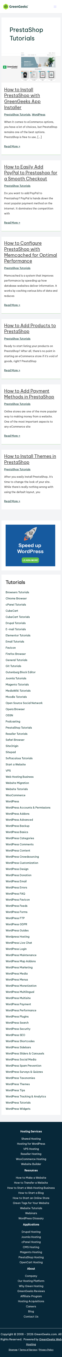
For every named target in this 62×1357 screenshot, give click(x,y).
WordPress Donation (18, 875)
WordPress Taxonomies (20, 1078)
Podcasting (13, 721)
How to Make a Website (31, 1177)
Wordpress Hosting (17, 936)
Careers (31, 1306)
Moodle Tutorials (16, 696)
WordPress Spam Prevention (23, 1065)
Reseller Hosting (31, 1154)
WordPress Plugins (17, 1016)
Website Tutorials (17, 789)
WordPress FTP (15, 918)
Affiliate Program (31, 1296)
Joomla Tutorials (16, 678)
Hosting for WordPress (31, 1143)
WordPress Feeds (16, 905)
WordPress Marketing (19, 967)
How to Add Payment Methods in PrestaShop (29, 394)
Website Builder (31, 1164)
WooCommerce (15, 795)
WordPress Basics (17, 832)
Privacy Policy (46, 1349)
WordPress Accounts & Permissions (28, 807)
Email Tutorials (15, 641)
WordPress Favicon (18, 899)
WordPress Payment (18, 1004)
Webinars (31, 1213)
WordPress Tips (15, 1090)
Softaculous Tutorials (19, 758)
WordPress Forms (16, 912)
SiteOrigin (12, 746)
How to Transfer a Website (31, 1182)
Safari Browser (15, 739)
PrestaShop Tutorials (17, 114)
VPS (8, 770)
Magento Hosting (31, 1252)
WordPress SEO (15, 1035)
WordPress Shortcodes (20, 1041)
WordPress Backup (17, 826)
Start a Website (16, 764)
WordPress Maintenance (21, 955)
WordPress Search (17, 1022)
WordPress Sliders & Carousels (25, 1053)
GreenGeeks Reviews (31, 1291)
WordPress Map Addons (21, 961)
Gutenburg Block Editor (21, 672)
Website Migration (17, 783)
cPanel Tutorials (16, 604)
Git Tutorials (13, 666)
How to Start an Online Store (31, 1198)
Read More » (12, 147)
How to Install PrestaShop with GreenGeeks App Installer (22, 98)
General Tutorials (16, 660)
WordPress (38, 114)
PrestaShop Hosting (31, 1257)
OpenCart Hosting (31, 1262)
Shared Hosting (31, 1138)
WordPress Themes (18, 1084)
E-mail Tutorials (16, 629)
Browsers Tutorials (17, 592)
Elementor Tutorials (18, 635)
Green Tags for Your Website (31, 1203)
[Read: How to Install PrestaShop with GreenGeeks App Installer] (31, 66)
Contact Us (31, 1316)
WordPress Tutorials (18, 1102)
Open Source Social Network (24, 703)
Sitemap (13, 1349)
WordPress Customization (22, 862)
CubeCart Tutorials (18, 617)
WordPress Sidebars (18, 1047)
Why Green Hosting (31, 1286)
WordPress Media (17, 973)
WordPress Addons (17, 813)
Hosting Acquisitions (31, 1301)
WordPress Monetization (21, 985)
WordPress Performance (21, 1010)
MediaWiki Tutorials (18, 690)
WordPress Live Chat (19, 942)
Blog (31, 1311)
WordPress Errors (16, 887)
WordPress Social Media (21, 1059)
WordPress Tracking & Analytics (26, 1096)
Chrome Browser (16, 598)
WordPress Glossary (31, 1218)
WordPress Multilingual (20, 992)
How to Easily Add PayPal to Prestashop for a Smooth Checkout (30, 172)
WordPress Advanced (19, 819)
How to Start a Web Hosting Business (31, 1187)
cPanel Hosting (31, 1242)
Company (31, 1276)
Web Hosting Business (20, 776)
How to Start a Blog (31, 1192)
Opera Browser (15, 709)
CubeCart (12, 610)
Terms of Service (28, 1349)
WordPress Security (18, 1028)
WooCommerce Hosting (31, 1159)
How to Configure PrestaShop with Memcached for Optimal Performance (30, 252)
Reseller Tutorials (16, 733)
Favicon (11, 647)
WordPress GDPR (16, 924)
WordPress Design (17, 869)
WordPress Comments (20, 844)
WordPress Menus (17, 979)
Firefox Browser (16, 654)
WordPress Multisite (18, 998)
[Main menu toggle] (55, 6)
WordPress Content (18, 850)
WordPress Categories (20, 838)
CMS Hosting (31, 1247)
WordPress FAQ (15, 893)
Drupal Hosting (31, 1231)
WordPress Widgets (18, 1108)
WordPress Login (16, 949)
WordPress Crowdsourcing (22, 856)
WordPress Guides (17, 930)
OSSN (9, 715)
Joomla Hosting (31, 1237)
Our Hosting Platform (31, 1281)
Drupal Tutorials (16, 623)
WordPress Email (16, 881)
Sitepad (11, 752)
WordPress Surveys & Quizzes (24, 1071)
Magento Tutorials (17, 684)
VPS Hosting (31, 1149)
